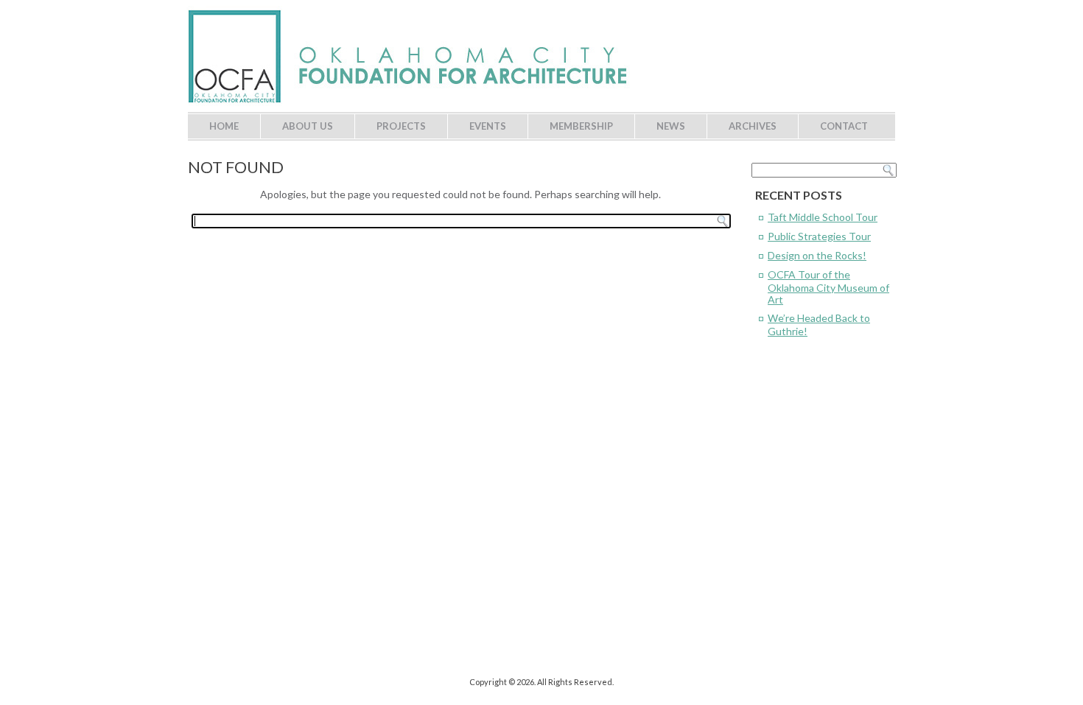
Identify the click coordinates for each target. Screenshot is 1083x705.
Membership (581, 126)
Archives (753, 126)
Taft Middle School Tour (822, 217)
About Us (307, 126)
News (670, 126)
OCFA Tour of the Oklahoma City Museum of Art (828, 287)
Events (487, 126)
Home (224, 126)
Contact (844, 126)
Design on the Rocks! (817, 255)
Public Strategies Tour (819, 236)
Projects (401, 126)
